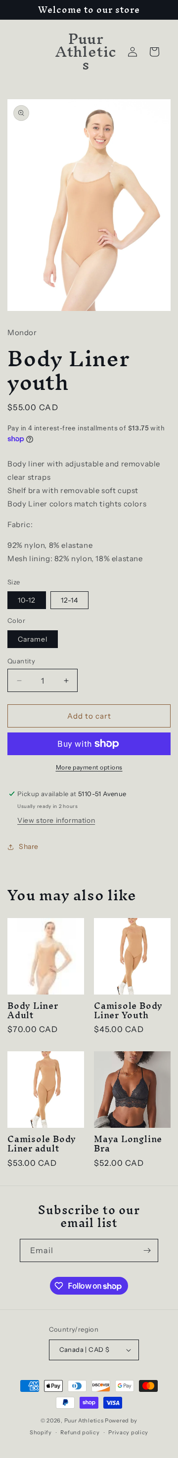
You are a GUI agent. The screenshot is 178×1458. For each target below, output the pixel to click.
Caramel (32, 639)
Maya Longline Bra (128, 1143)
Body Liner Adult (32, 1010)
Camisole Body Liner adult (41, 1143)
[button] (154, 52)
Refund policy (79, 1432)
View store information (56, 820)
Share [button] (29, 846)
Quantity (21, 661)
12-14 (69, 600)
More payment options (89, 767)
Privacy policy (128, 1432)
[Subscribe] (147, 1250)
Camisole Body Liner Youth (128, 1010)
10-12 (27, 600)
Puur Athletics (84, 1420)
